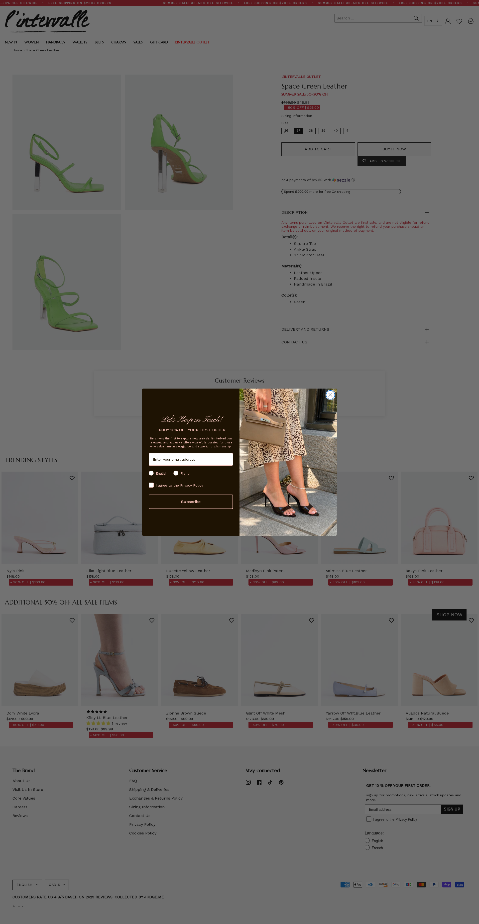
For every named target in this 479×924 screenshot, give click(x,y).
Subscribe (191, 501)
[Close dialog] (330, 395)
